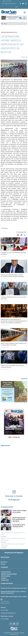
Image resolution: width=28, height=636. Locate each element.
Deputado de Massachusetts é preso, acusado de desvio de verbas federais (19, 519)
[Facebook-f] (20, 3)
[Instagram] (25, 3)
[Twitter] (23, 3)
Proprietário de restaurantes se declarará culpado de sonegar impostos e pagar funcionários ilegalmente (14, 321)
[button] (24, 12)
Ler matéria (3, 536)
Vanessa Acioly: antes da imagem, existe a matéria (14, 596)
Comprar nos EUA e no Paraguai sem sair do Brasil (14, 588)
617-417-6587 (4, 610)
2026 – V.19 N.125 (14, 437)
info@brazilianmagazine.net (8, 613)
